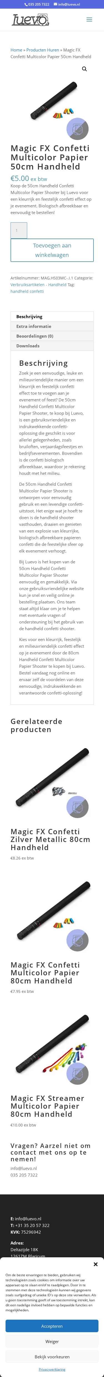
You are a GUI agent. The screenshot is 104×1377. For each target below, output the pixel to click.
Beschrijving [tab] (29, 316)
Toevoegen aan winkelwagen (52, 250)
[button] (95, 1264)
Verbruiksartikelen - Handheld (39, 284)
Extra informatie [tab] (33, 326)
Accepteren (52, 1326)
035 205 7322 (24, 1175)
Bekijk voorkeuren (52, 1356)
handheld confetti (27, 291)
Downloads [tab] (27, 345)
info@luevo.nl (24, 1168)
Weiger (52, 1341)
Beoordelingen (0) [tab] (34, 336)
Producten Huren (42, 50)
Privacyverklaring (52, 1369)
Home (16, 50)
